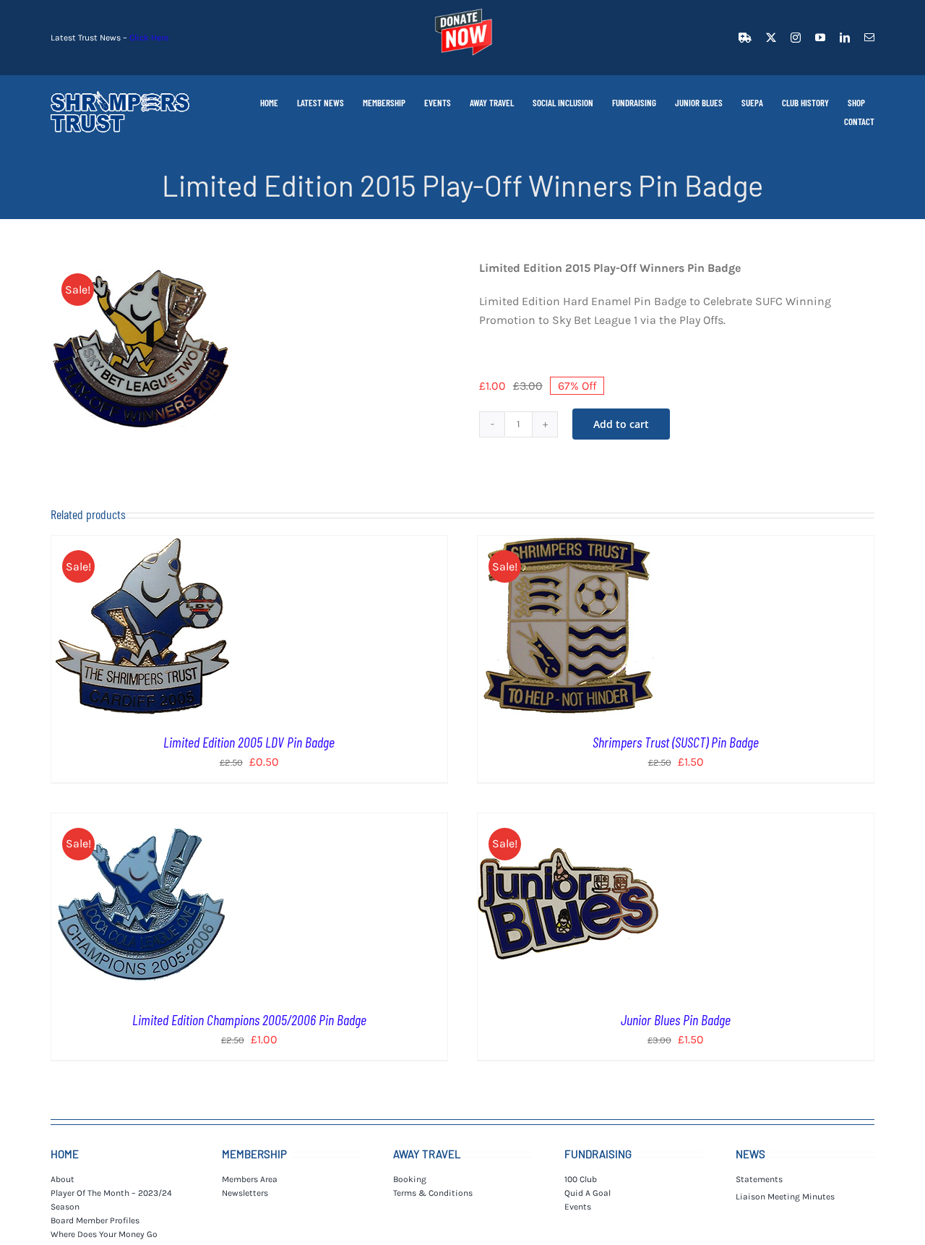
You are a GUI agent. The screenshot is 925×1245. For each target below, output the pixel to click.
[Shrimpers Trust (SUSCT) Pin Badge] (568, 545)
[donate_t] (462, 9)
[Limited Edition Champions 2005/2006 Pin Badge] (141, 822)
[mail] (869, 38)
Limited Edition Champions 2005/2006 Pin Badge (249, 1019)
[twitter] (771, 38)
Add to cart (621, 424)
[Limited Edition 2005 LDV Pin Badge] (141, 545)
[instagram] (796, 38)
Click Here (148, 38)
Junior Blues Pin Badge (676, 1019)
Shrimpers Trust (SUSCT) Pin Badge (676, 741)
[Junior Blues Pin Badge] (568, 822)
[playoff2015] (141, 349)
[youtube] (820, 38)
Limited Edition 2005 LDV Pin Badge (249, 741)
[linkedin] (845, 38)
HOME (65, 1153)
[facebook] (745, 38)
